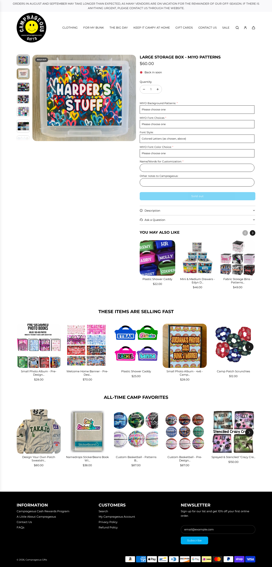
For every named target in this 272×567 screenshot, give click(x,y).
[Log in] (245, 28)
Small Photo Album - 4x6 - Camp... (185, 373)
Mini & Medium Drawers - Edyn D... (197, 280)
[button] (35, 98)
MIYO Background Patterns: (158, 103)
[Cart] (253, 28)
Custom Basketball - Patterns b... (136, 458)
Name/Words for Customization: (161, 161)
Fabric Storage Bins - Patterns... (237, 280)
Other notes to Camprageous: (159, 176)
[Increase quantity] (158, 89)
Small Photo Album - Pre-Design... (38, 373)
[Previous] (245, 233)
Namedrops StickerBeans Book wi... (87, 458)
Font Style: (146, 132)
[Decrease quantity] (144, 89)
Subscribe (194, 540)
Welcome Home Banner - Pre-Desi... (87, 373)
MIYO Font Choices (152, 118)
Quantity (146, 82)
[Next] (252, 233)
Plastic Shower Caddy (157, 279)
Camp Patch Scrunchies (233, 371)
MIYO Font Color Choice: (156, 147)
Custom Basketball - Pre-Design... (184, 458)
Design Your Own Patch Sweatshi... (38, 458)
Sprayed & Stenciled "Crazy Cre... (233, 457)
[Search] (237, 28)
